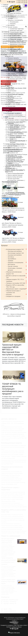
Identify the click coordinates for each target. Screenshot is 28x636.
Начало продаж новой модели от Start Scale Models (8, 581)
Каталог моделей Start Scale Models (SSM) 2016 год (13, 492)
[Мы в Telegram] (9, 2)
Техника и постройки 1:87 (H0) (15, 283)
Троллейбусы (12, 259)
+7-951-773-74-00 (21, 2)
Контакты (8, 627)
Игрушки (9, 294)
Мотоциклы (11, 264)
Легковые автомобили (15, 251)
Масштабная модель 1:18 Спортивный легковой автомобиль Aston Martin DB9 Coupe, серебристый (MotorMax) (12, 520)
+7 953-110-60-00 (8, 605)
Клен (15, 625)
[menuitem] (13, 8)
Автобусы (11, 257)
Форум (20, 627)
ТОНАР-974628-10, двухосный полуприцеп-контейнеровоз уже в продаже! (12, 389)
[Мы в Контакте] (8, 2)
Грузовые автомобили (15, 255)
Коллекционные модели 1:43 (15, 249)
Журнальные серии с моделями (16, 289)
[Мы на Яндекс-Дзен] (14, 628)
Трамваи (10, 260)
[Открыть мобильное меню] (0, 1)
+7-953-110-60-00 (21, 1)
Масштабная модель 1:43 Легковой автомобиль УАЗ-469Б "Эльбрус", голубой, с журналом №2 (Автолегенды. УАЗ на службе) (12, 499)
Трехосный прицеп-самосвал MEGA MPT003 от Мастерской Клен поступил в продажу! (12, 350)
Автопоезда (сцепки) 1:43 (16, 253)
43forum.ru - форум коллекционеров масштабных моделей (14, 315)
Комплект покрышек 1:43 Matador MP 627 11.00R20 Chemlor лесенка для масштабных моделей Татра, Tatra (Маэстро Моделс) (14, 438)
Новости (14, 627)
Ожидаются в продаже (13, 296)
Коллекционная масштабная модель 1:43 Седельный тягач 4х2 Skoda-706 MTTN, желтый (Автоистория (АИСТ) (13, 447)
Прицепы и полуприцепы (15, 262)
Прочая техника (13, 266)
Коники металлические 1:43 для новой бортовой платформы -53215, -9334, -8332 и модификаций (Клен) (12, 423)
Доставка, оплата (22, 625)
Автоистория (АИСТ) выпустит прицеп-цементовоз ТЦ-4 (7, 541)
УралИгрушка (22, 617)
